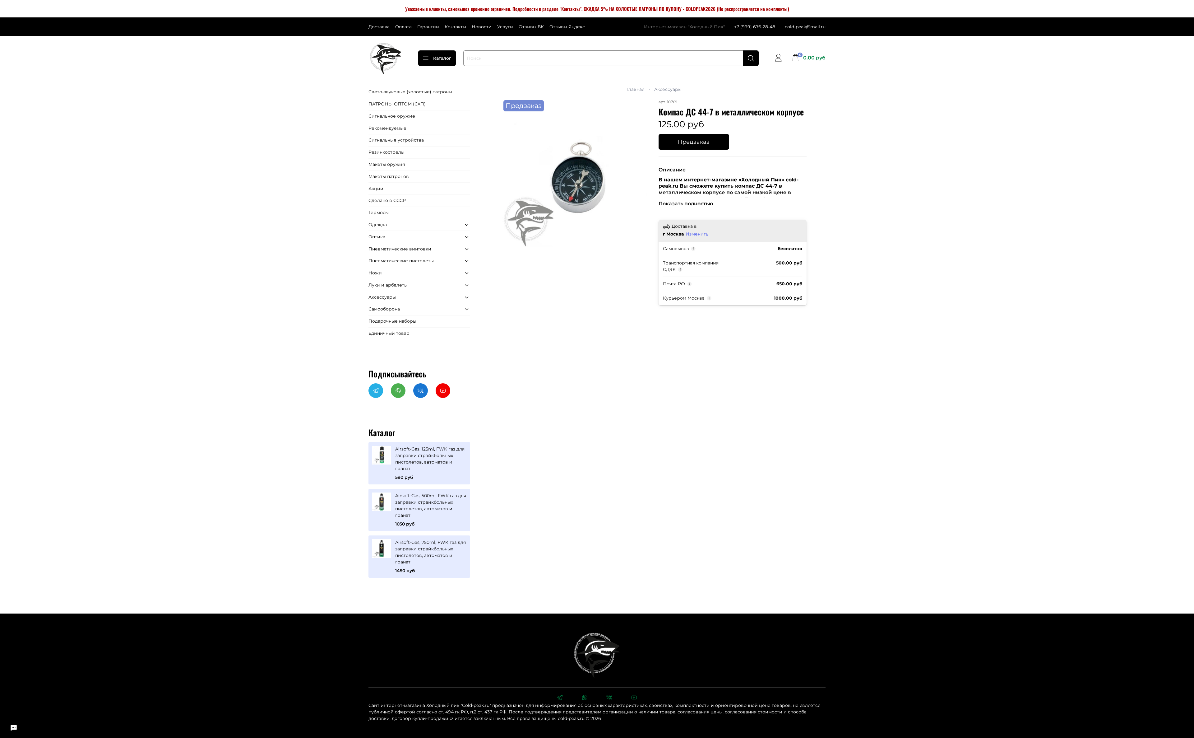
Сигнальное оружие (391, 116)
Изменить (697, 234)
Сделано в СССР (387, 200)
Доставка (379, 27)
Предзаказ (694, 141)
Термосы (378, 212)
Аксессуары (668, 89)
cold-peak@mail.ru (805, 27)
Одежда (377, 224)
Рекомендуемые (387, 128)
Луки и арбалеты (388, 285)
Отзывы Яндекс (567, 27)
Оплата (403, 27)
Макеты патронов (388, 176)
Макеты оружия (386, 164)
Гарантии (428, 27)
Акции (375, 188)
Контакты (455, 27)
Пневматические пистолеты (401, 261)
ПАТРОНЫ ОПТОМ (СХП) (397, 104)
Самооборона (384, 309)
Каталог (442, 58)
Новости (482, 27)
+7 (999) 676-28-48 (754, 27)
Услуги (505, 27)
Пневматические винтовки (399, 249)
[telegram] (559, 698)
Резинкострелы (386, 152)
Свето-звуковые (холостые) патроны (410, 92)
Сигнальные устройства (396, 140)
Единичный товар (389, 333)
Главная (635, 89)
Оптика (376, 237)
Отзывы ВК (531, 27)
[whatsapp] (584, 698)
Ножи (375, 273)
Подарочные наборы (392, 321)
